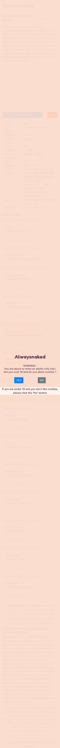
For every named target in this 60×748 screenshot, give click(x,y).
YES (18, 380)
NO (42, 380)
